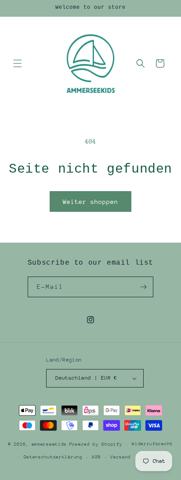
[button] (17, 63)
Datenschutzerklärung (53, 457)
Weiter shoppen (90, 201)
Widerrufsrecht (152, 444)
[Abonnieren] (143, 287)
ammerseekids (49, 444)
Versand (120, 457)
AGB (96, 457)
